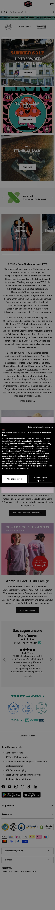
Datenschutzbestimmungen (40, 427)
